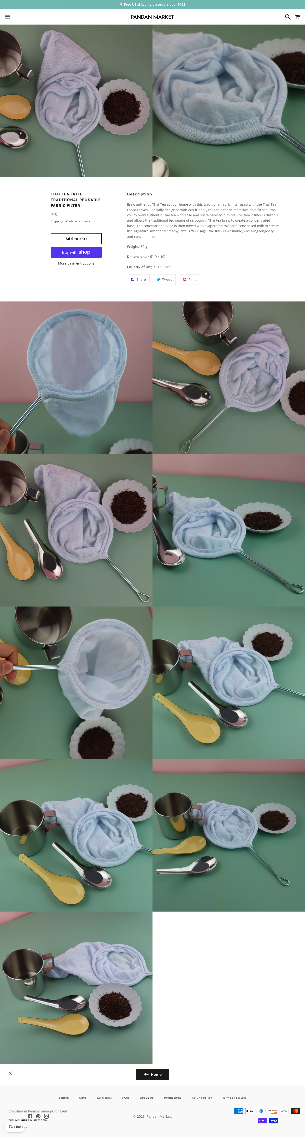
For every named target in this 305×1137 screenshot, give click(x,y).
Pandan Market (159, 1116)
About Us (147, 1097)
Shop (82, 1097)
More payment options (76, 263)
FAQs (125, 1097)
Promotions (172, 1097)
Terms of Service (235, 1097)
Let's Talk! (104, 1097)
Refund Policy (202, 1097)
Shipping (57, 221)
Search (64, 1097)
